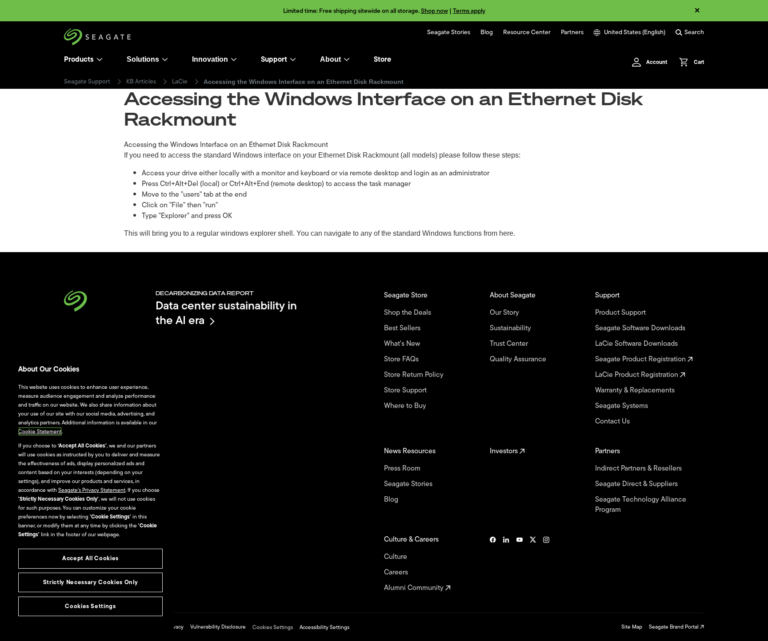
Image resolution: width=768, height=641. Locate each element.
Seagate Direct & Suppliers (637, 484)
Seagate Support (87, 81)
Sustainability (511, 328)
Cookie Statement (40, 431)
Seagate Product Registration (641, 359)
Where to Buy (406, 406)
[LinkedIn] (506, 563)
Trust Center (510, 344)
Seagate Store (406, 295)
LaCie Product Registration (637, 375)
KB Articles (141, 81)
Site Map (631, 626)
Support (274, 59)
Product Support (621, 313)
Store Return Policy (414, 375)
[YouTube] (519, 563)
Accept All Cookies (90, 558)
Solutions (143, 59)
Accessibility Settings (324, 627)
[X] (533, 563)
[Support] (293, 59)
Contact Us (613, 421)
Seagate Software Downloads (641, 328)
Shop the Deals (409, 313)
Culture (396, 557)
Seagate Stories (448, 32)
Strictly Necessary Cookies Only (90, 582)
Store (382, 59)
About (330, 59)
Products (79, 59)
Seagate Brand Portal (674, 626)
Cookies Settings (272, 627)
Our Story (505, 313)
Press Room (403, 468)
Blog (486, 32)
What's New (403, 344)
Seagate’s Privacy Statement (91, 490)
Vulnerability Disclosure (218, 626)
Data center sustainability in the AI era (226, 312)
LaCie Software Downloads (637, 344)
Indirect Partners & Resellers (639, 468)
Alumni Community (414, 588)
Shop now (434, 11)
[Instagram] (546, 563)
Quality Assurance (519, 359)
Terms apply (469, 11)
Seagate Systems (622, 406)
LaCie (180, 81)
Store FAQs (402, 359)
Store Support (406, 390)
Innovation (210, 59)
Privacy (175, 626)
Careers (397, 572)
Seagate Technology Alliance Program (640, 505)
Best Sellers (403, 328)
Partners (572, 32)
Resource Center (527, 32)
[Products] (99, 59)
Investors (505, 451)
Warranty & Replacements (635, 390)
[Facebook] (493, 563)
